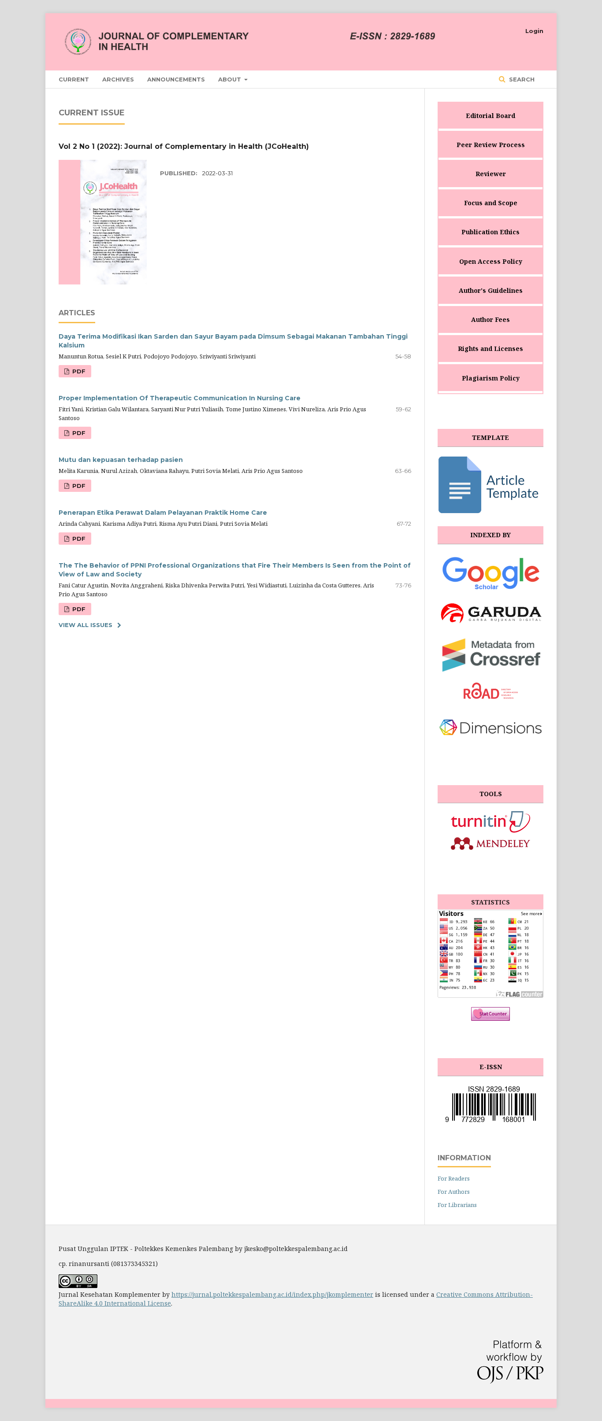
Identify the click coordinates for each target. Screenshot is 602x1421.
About (230, 79)
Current (74, 79)
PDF (78, 371)
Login (534, 30)
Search (521, 79)
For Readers (454, 1178)
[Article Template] (490, 512)
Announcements (176, 79)
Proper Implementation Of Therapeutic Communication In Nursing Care (180, 398)
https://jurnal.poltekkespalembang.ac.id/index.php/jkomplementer (272, 1294)
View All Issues (85, 624)
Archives (118, 79)
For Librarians (457, 1205)
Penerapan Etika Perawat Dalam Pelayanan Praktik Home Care (163, 513)
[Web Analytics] (490, 1018)
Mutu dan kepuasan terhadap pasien (121, 460)
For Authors (454, 1192)
